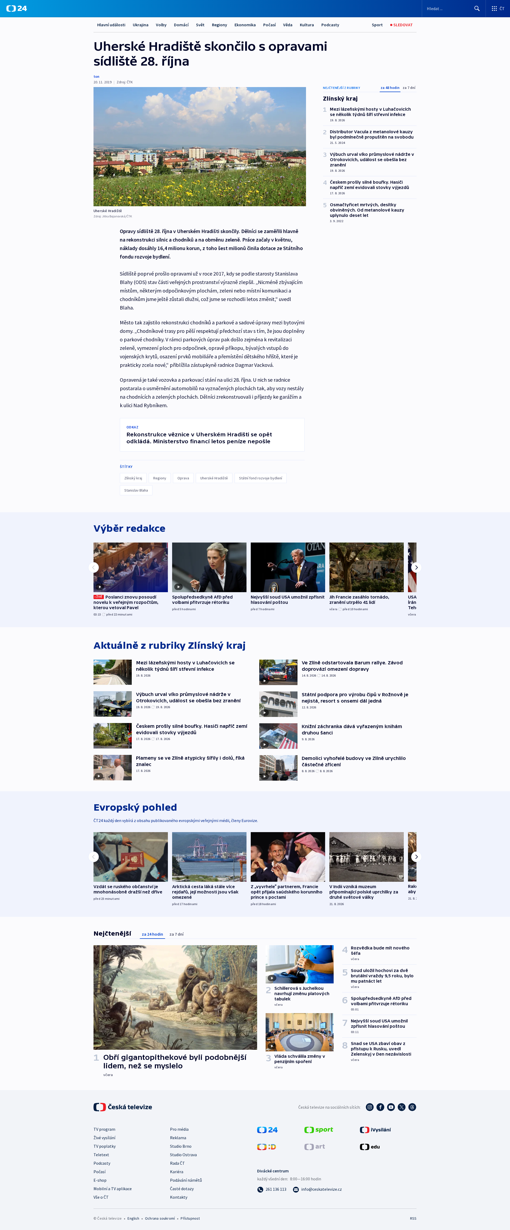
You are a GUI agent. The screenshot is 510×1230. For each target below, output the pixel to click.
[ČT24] (16, 8)
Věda (287, 24)
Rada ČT (177, 1163)
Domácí (181, 24)
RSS (413, 1218)
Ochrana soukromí (160, 1218)
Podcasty (330, 24)
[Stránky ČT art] (314, 1146)
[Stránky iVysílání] (375, 1129)
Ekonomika (245, 24)
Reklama (178, 1137)
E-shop (100, 1180)
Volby (161, 24)
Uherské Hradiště (214, 478)
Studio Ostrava (183, 1154)
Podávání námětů (186, 1180)
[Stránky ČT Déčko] (266, 1146)
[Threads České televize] (412, 1107)
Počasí (269, 24)
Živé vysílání (104, 1137)
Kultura (307, 24)
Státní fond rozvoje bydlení (260, 478)
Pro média (179, 1129)
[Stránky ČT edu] (370, 1146)
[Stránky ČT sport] (318, 1129)
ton (96, 76)
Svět (200, 24)
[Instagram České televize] (370, 1107)
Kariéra (176, 1171)
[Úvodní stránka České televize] (123, 1107)
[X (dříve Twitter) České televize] (401, 1107)
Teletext (101, 1154)
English (133, 1218)
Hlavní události (111, 24)
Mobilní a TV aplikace (113, 1188)
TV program (104, 1129)
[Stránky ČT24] (267, 1129)
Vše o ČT (101, 1197)
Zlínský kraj (133, 478)
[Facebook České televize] (380, 1107)
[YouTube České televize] (391, 1107)
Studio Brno (181, 1146)
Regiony (219, 24)
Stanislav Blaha (136, 490)
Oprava (183, 478)
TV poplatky (105, 1146)
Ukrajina (140, 24)
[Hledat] (477, 8)
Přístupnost (190, 1218)
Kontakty (178, 1197)
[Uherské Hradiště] (200, 146)
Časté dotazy (182, 1188)
